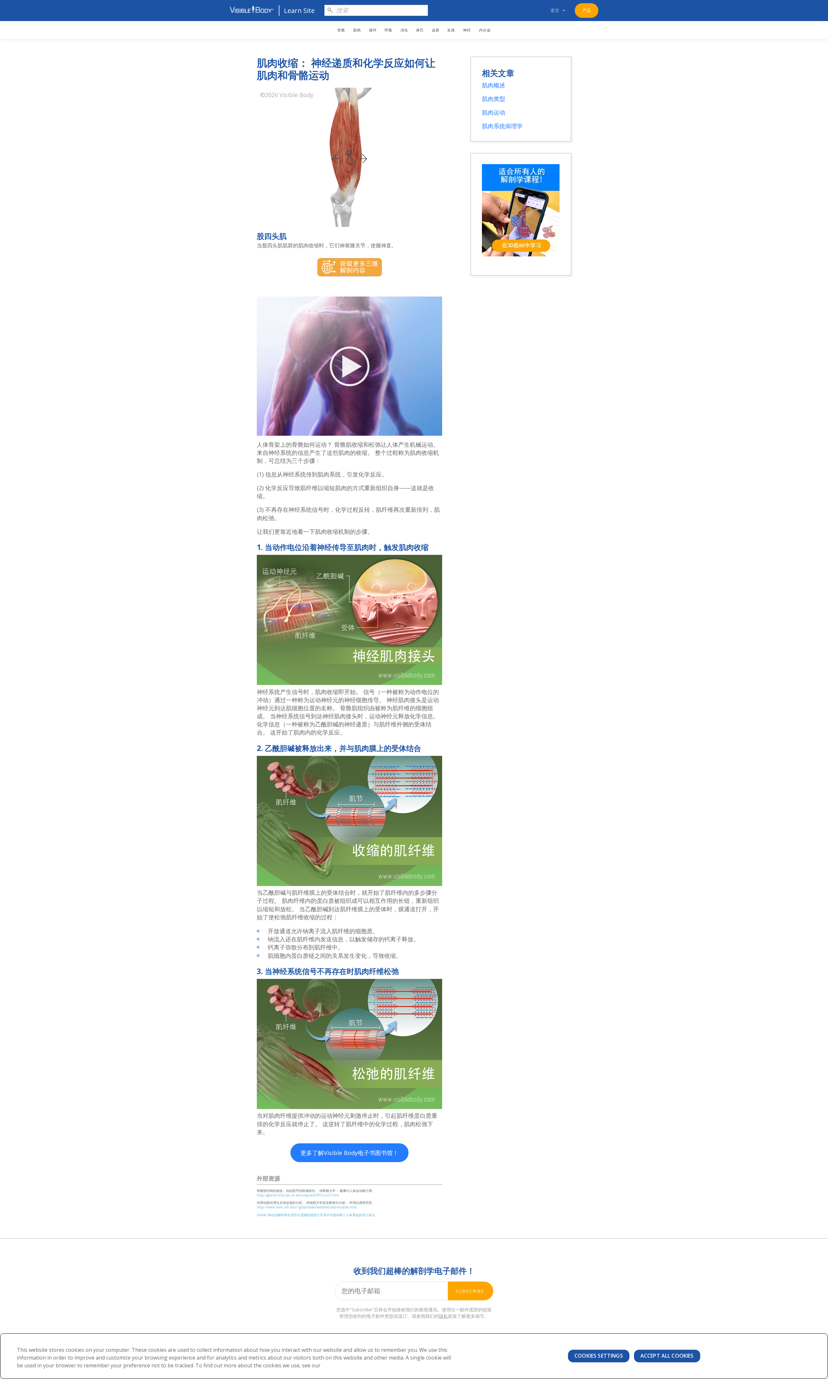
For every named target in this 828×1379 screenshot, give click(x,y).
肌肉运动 (493, 112)
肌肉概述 (493, 85)
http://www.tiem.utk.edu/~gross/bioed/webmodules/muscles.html (307, 1207)
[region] (414, 1356)
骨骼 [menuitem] (341, 30)
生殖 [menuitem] (451, 30)
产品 (587, 10)
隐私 (443, 1316)
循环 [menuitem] (373, 30)
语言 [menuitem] (555, 10)
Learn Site (299, 10)
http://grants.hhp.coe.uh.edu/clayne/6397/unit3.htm (298, 1195)
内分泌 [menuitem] (485, 30)
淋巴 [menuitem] (420, 30)
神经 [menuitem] (467, 30)
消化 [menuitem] (404, 30)
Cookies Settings (598, 1355)
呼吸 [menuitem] (388, 30)
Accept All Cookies (667, 1355)
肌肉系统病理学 (502, 126)
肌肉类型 (493, 99)
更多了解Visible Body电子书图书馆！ (349, 1153)
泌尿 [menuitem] (436, 30)
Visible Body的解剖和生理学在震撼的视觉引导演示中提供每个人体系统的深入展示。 (317, 1215)
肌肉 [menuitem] (357, 30)
